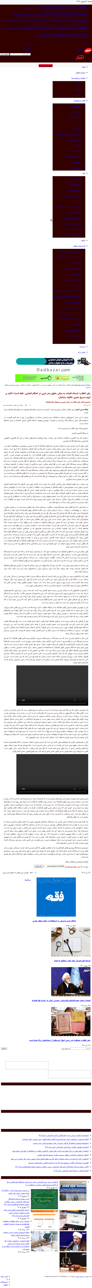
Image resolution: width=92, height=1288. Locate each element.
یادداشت (77, 95)
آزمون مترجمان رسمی (73, 301)
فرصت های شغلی (74, 234)
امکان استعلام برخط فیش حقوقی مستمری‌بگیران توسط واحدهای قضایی (62, 1155)
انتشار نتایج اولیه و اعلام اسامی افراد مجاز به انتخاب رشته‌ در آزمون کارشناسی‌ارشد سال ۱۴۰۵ (55, 25)
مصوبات (78, 123)
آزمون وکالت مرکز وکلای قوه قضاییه (68, 257)
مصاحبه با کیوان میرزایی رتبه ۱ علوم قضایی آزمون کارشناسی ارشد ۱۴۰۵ (61, 6)
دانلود (83, 240)
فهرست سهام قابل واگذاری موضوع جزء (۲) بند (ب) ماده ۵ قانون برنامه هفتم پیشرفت (57, 1163)
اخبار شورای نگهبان (74, 212)
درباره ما (82, 346)
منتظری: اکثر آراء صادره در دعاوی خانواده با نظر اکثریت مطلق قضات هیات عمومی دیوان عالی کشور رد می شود (49, 1159)
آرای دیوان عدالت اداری (73, 156)
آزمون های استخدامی (73, 307)
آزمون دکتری (76, 274)
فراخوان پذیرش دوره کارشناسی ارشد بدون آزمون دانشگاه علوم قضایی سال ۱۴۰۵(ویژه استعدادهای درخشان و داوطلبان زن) (32, 1183)
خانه (83, 67)
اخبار (83, 173)
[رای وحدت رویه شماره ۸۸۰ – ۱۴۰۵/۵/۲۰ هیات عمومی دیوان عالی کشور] (44, 1208)
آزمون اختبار (77, 324)
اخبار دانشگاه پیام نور (73, 229)
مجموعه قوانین (75, 106)
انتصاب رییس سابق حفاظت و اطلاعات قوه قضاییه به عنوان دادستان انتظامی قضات (16, 1224)
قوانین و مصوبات (79, 100)
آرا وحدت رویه (76, 111)
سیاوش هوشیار (79, 1276)
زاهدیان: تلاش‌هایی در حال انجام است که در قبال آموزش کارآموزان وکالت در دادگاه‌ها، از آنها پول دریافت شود (50, 14)
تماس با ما (81, 352)
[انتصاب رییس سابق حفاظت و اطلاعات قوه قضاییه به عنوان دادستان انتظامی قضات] (73, 1250)
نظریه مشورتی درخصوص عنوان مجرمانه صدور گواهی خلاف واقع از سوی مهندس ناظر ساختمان (55, 8)
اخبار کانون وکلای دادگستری (71, 178)
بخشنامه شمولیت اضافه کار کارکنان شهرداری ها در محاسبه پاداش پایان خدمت (60, 1143)
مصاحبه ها (77, 89)
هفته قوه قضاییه (71, 866)
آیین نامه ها (77, 145)
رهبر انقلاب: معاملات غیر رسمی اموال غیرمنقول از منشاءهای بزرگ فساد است (59, 1040)
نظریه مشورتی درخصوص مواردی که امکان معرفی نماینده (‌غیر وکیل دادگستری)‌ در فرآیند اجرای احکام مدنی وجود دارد (15, 1245)
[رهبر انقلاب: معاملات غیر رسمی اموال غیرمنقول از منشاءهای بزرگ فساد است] (70, 1035)
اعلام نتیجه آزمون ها (74, 335)
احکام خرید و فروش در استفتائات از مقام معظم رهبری (54, 921)
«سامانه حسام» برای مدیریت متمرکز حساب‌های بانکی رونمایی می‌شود (63, 34)
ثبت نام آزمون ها (75, 341)
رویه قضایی (77, 162)
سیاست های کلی (75, 167)
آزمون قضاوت (76, 262)
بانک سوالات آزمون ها (73, 329)
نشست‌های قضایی (74, 139)
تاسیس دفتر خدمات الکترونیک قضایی (67, 313)
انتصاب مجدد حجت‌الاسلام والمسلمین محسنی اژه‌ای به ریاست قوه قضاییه (61, 1000)
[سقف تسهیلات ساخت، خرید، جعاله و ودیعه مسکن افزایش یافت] (44, 1250)
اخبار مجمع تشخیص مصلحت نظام (68, 206)
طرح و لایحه (77, 128)
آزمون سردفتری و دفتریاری (71, 279)
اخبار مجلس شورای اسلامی (71, 195)
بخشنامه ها (77, 151)
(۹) (5, 531)
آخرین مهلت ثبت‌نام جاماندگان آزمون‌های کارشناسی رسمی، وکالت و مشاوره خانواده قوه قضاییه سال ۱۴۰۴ (51, 17)
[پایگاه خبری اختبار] (88, 52)
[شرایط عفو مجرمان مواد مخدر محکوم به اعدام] (70, 956)
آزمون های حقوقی (79, 246)
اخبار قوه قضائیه (79, 385)
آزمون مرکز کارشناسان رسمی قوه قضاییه (67, 296)
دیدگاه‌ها (28, 880)
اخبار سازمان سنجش (74, 190)
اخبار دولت (77, 201)
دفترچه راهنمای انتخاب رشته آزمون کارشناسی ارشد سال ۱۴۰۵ (66, 11)
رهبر (78, 866)
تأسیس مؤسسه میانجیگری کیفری (69, 318)
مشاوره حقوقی (80, 72)
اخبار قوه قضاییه (75, 184)
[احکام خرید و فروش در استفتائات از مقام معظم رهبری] (56, 916)
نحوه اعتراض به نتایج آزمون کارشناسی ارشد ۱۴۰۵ (70, 1170)
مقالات (78, 83)
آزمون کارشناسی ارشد (73, 268)
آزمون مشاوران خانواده (73, 285)
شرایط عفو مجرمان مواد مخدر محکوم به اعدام (72, 960)
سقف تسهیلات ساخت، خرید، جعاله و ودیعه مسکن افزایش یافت (16, 1234)
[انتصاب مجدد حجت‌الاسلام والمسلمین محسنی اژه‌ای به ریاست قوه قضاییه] (70, 995)
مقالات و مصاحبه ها (78, 78)
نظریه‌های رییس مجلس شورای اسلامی (67, 134)
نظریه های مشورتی (74, 117)
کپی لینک (38, 866)
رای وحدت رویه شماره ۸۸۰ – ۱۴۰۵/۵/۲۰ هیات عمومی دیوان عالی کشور (63, 36)
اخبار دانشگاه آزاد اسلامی (72, 223)
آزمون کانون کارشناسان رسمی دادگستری (67, 290)
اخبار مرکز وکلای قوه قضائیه (71, 218)
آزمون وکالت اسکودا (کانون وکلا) (70, 251)
